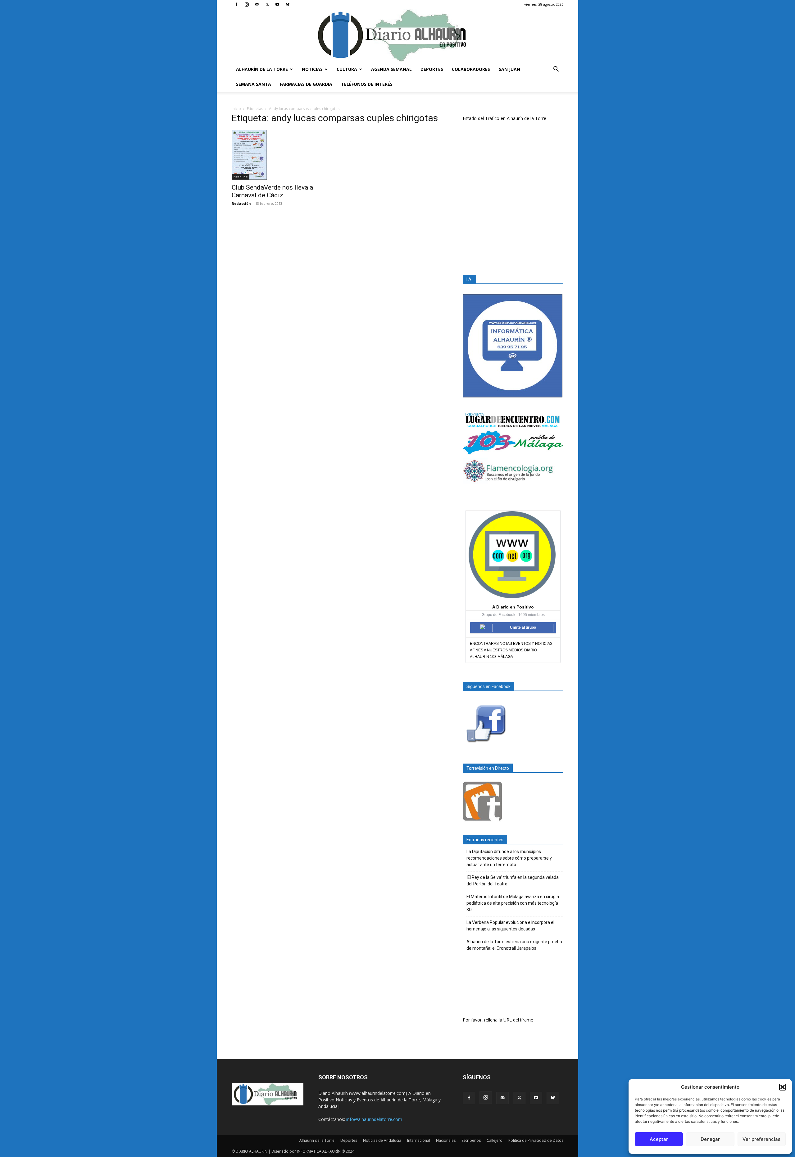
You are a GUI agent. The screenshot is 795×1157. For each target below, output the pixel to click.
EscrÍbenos (471, 1140)
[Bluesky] (287, 4)
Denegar (710, 1139)
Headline (241, 177)
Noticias (312, 69)
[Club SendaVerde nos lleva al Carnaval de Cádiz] (282, 155)
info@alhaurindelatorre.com (374, 1119)
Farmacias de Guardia (306, 84)
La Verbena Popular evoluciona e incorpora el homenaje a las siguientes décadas (510, 925)
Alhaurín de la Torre (262, 69)
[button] (782, 1087)
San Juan (509, 69)
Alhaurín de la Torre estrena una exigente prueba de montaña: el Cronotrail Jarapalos (514, 945)
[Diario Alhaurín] (397, 35)
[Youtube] (277, 4)
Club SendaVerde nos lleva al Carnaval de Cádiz (273, 191)
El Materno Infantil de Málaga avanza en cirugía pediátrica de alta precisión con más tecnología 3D (512, 903)
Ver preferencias (761, 1139)
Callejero (494, 1140)
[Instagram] (246, 4)
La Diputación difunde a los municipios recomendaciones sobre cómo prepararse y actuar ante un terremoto (509, 858)
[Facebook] (236, 4)
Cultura (347, 69)
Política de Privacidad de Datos (535, 1140)
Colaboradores (471, 69)
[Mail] (256, 4)
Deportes (431, 69)
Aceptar (659, 1139)
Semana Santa (253, 84)
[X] (267, 4)
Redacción (241, 203)
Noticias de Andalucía (382, 1140)
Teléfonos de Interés (367, 84)
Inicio (236, 108)
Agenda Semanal (391, 69)
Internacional (418, 1140)
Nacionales (446, 1140)
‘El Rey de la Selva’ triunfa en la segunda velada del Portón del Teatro (512, 880)
